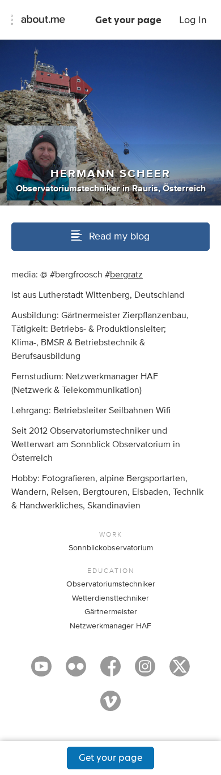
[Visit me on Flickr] (76, 671)
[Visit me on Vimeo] (110, 705)
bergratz (126, 274)
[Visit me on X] (179, 671)
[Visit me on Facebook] (110, 671)
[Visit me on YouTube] (41, 671)
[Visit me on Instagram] (145, 671)
